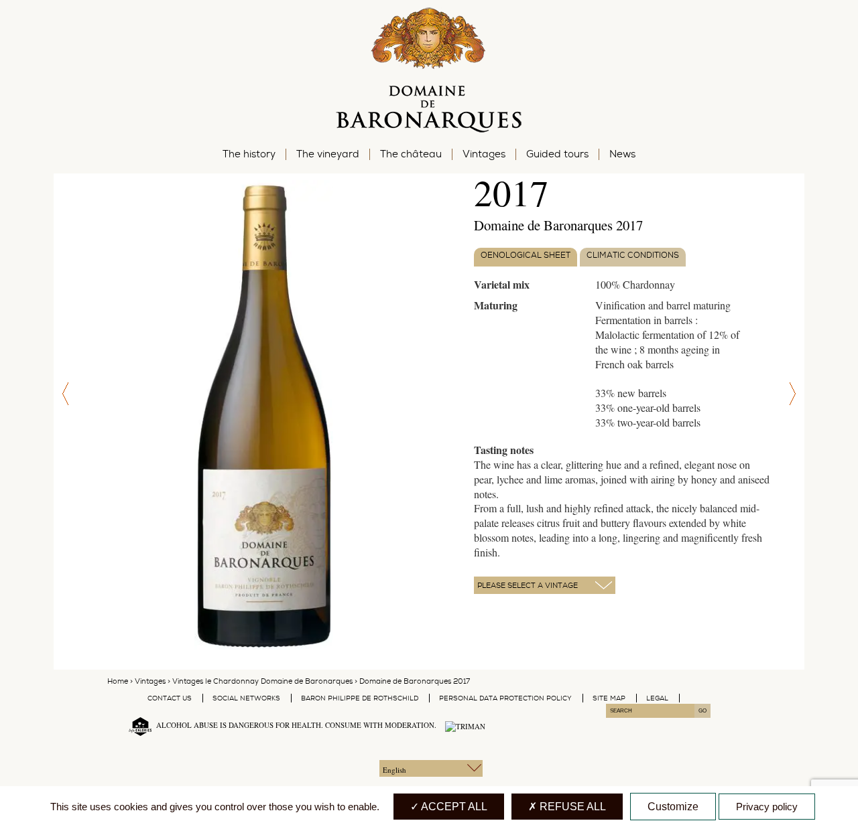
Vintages (150, 681)
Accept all (453, 806)
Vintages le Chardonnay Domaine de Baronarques (262, 681)
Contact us (169, 698)
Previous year (64, 394)
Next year (794, 394)
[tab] (525, 257)
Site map (609, 698)
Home (117, 681)
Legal (657, 698)
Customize (673, 806)
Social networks (246, 698)
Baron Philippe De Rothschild (359, 698)
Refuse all (571, 806)
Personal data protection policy (505, 698)
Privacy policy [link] (767, 806)
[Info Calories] (137, 725)
